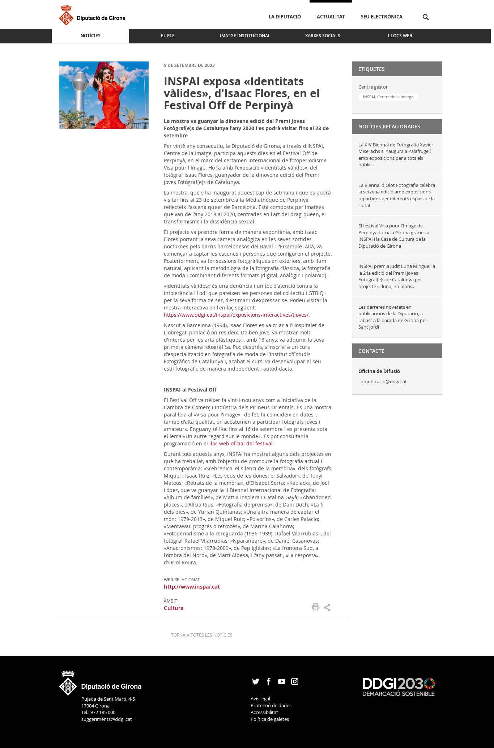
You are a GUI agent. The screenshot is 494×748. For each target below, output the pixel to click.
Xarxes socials (322, 36)
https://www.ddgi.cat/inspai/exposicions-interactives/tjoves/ (236, 314)
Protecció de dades (271, 705)
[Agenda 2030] (399, 686)
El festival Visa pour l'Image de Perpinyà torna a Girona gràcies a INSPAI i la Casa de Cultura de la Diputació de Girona (393, 235)
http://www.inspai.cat (192, 586)
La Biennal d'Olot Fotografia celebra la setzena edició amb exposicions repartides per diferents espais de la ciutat (396, 195)
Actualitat (331, 16)
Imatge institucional (245, 36)
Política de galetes (270, 719)
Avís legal (260, 698)
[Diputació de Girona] (93, 14)
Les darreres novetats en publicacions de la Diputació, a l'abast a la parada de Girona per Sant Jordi (392, 317)
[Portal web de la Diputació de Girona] (100, 681)
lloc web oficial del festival (241, 443)
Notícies (91, 36)
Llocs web (400, 36)
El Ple (168, 36)
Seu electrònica (382, 16)
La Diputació (285, 16)
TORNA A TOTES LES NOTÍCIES (202, 635)
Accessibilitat (264, 712)
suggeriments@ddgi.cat (106, 719)
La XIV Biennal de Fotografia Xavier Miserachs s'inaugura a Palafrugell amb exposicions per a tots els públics (395, 154)
